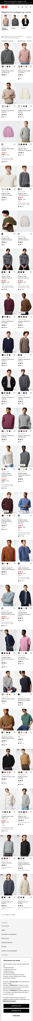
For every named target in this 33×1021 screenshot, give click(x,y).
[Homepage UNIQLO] (4, 7)
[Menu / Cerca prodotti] (30, 7)
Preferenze (16, 1015)
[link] (18, 2)
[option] (5, 22)
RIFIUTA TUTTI (16, 1011)
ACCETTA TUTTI (16, 1006)
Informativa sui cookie (9, 1001)
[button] (8, 54)
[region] (16, 989)
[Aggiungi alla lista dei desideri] (14, 67)
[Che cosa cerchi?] (18, 7)
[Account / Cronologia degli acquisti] (22, 7)
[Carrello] (26, 7)
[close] (2, 2)
